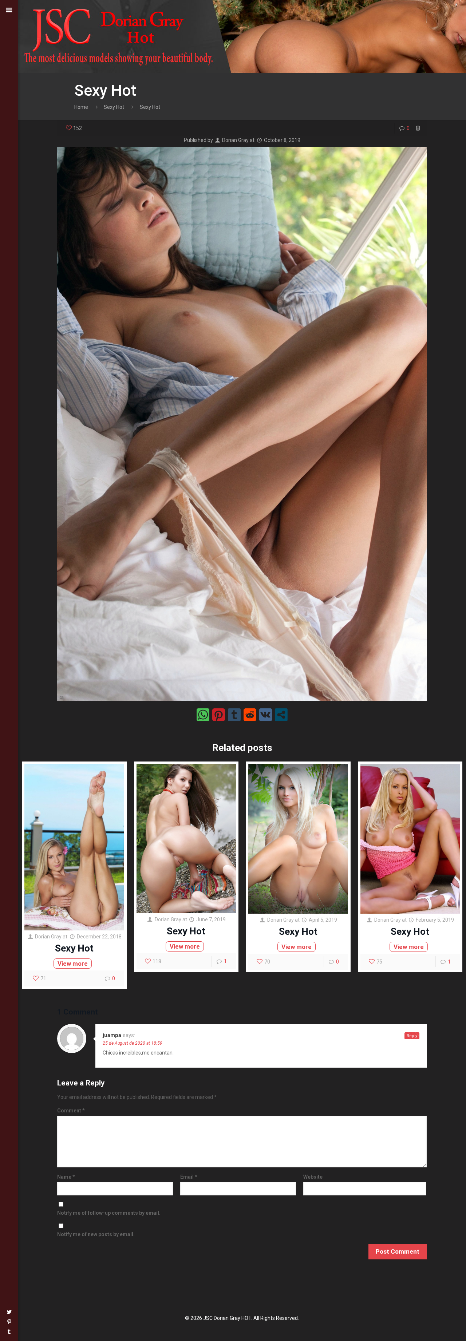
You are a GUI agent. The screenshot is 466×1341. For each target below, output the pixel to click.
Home (81, 107)
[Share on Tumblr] (234, 714)
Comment (71, 1110)
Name (66, 1177)
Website (313, 1177)
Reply (412, 1035)
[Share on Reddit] (250, 714)
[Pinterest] (9, 1322)
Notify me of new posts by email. (96, 1234)
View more (73, 963)
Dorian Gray (235, 140)
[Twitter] (9, 1312)
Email (188, 1177)
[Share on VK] (265, 714)
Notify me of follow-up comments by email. (109, 1213)
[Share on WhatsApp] (203, 714)
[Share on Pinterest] (218, 714)
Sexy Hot (114, 107)
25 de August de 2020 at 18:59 (132, 1043)
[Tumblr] (9, 1331)
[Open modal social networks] (281, 714)
